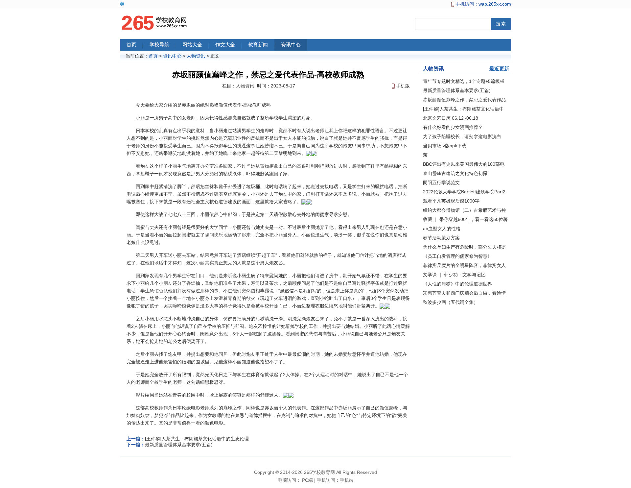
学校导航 (159, 44)
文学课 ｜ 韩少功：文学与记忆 (454, 274)
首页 (131, 44)
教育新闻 (258, 44)
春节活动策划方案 (441, 237)
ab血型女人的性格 (441, 228)
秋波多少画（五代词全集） (450, 302)
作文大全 (225, 44)
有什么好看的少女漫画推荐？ (453, 127)
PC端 (307, 480)
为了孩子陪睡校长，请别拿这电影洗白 (462, 136)
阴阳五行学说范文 (441, 182)
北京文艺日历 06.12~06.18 (450, 118)
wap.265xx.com (495, 4)
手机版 (403, 85)
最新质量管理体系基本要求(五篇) (179, 444)
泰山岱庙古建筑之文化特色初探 (455, 173)
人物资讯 (196, 56)
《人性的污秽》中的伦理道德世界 (457, 283)
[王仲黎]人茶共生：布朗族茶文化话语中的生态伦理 (197, 438)
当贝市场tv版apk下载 (444, 145)
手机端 (347, 480)
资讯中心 (291, 44)
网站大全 (192, 44)
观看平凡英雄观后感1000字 (451, 201)
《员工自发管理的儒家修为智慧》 (457, 256)
